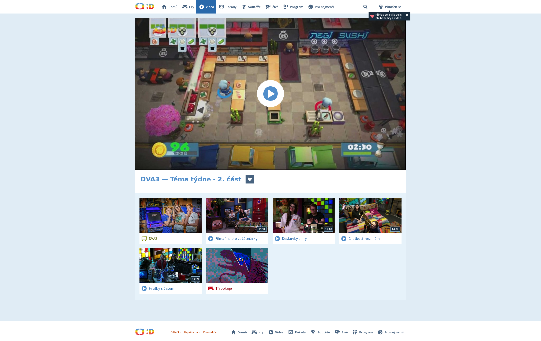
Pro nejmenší (324, 7)
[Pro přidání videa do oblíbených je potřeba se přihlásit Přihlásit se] (250, 179)
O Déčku (176, 332)
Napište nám (192, 332)
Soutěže (254, 7)
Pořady (231, 7)
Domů (173, 7)
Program (296, 7)
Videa (210, 7)
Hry (191, 7)
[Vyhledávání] (365, 7)
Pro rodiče (210, 332)
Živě (275, 7)
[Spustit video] (270, 94)
